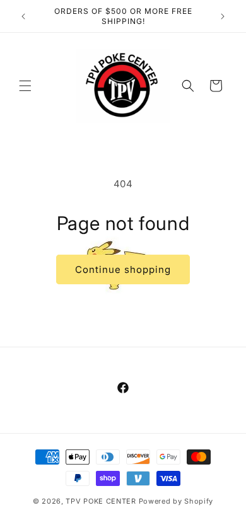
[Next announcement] (223, 16)
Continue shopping (123, 269)
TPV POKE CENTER (101, 501)
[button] (25, 86)
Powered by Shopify (176, 501)
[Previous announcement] (23, 16)
